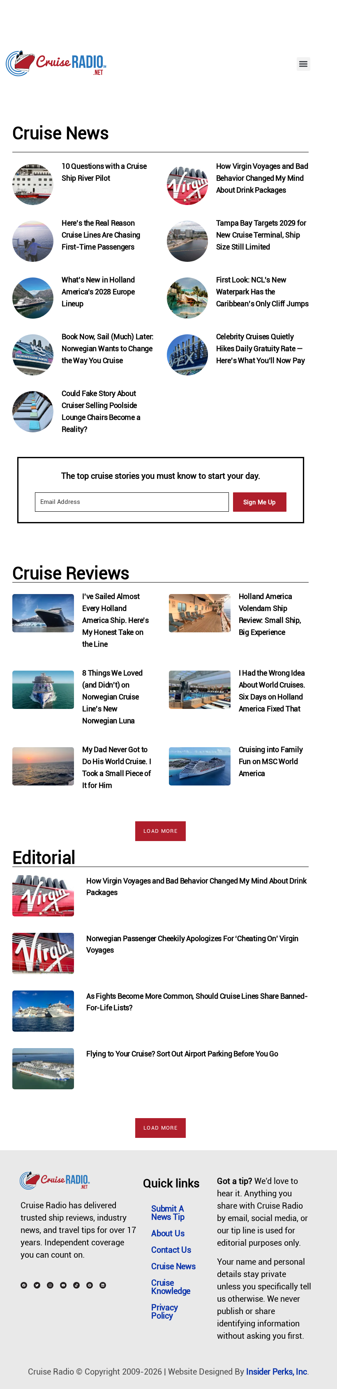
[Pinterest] (89, 1285)
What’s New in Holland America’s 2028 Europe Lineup (98, 291)
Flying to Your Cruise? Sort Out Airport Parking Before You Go (182, 1053)
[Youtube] (63, 1285)
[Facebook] (24, 1285)
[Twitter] (37, 1285)
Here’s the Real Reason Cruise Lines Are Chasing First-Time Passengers (101, 235)
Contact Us (171, 1250)
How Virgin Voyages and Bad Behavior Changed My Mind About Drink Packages (262, 178)
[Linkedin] (102, 1285)
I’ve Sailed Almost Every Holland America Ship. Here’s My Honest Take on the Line (115, 620)
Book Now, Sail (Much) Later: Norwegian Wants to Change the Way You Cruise (107, 348)
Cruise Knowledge (170, 1287)
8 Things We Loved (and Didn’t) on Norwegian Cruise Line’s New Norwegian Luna (112, 697)
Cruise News (173, 1266)
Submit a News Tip (167, 1213)
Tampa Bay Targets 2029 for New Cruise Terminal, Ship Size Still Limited (261, 235)
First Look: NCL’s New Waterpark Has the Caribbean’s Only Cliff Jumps (262, 291)
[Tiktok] (76, 1285)
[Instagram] (50, 1285)
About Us (167, 1233)
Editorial (44, 858)
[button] (303, 64)
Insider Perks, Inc (276, 1372)
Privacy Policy (164, 1312)
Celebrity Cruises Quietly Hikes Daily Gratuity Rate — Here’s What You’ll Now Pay (260, 348)
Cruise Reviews (70, 573)
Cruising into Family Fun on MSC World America (271, 761)
